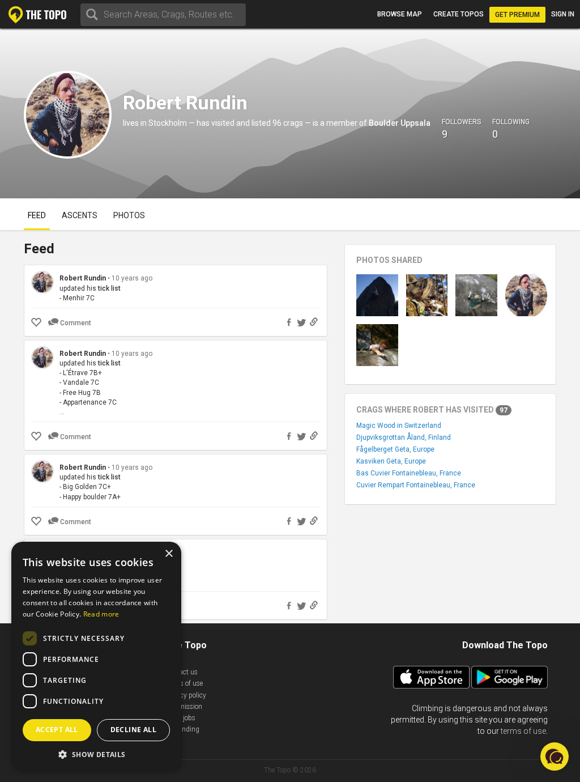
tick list (109, 288)
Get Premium (517, 15)
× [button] (168, 554)
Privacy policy (185, 695)
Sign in (562, 14)
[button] (96, 754)
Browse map (399, 14)
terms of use (523, 731)
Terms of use (184, 683)
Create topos (458, 14)
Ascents (79, 215)
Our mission (183, 707)
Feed (37, 215)
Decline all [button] (133, 729)
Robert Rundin (82, 278)
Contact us (181, 672)
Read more (101, 614)
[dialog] (96, 656)
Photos (129, 215)
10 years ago (132, 278)
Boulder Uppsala (399, 123)
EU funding (182, 729)
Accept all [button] (57, 729)
